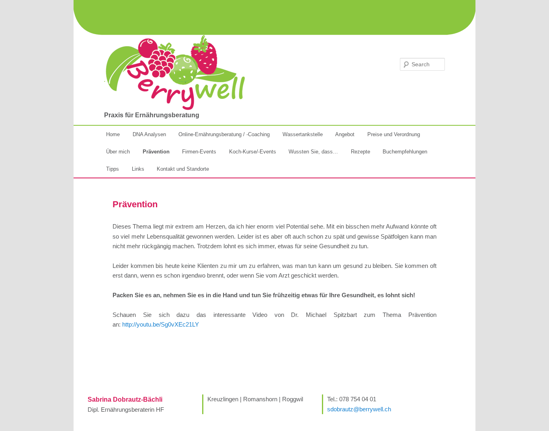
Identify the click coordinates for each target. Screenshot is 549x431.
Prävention (156, 152)
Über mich (118, 152)
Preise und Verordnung (393, 134)
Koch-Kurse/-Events (252, 152)
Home (113, 134)
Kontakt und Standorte (183, 169)
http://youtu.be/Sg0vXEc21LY (160, 324)
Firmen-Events (199, 152)
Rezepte (360, 152)
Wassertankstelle (303, 134)
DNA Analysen (149, 134)
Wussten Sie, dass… (313, 152)
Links (138, 169)
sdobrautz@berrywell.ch (359, 409)
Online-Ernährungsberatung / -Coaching (224, 134)
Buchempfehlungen (405, 152)
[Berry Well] (174, 72)
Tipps (112, 169)
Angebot (344, 134)
